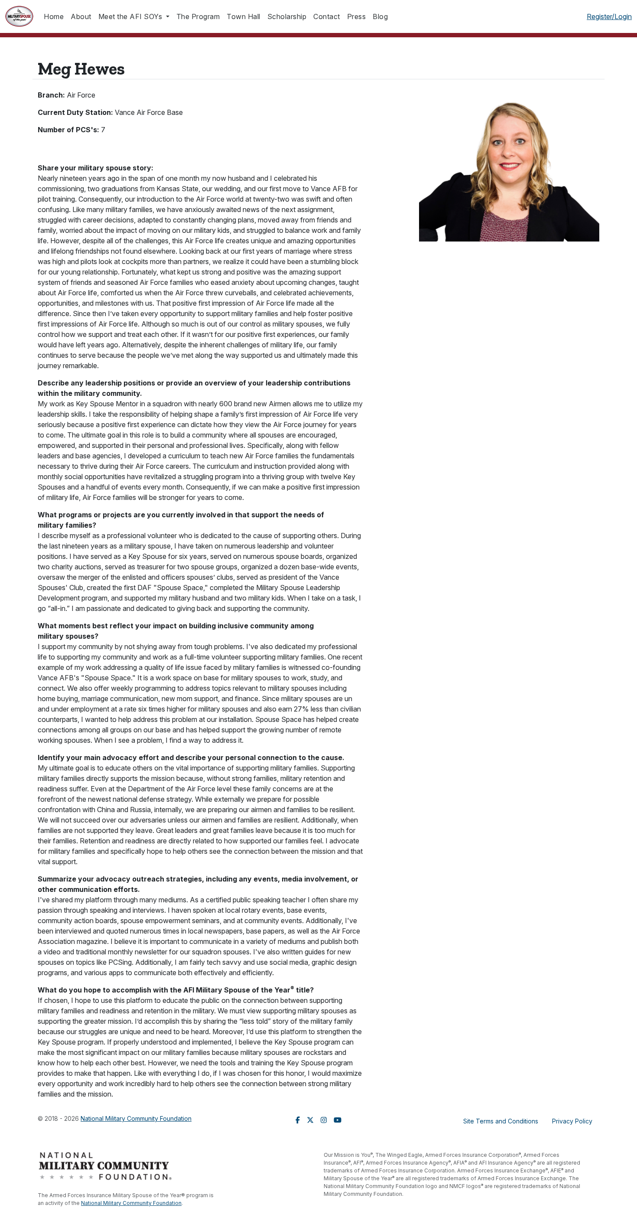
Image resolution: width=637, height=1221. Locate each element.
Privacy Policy (572, 1121)
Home (54, 16)
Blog (380, 16)
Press (356, 16)
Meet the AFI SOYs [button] (131, 16)
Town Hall (243, 16)
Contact (326, 16)
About (81, 16)
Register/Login (609, 16)
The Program (198, 16)
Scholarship (287, 16)
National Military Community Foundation (136, 1118)
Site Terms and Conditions (500, 1121)
